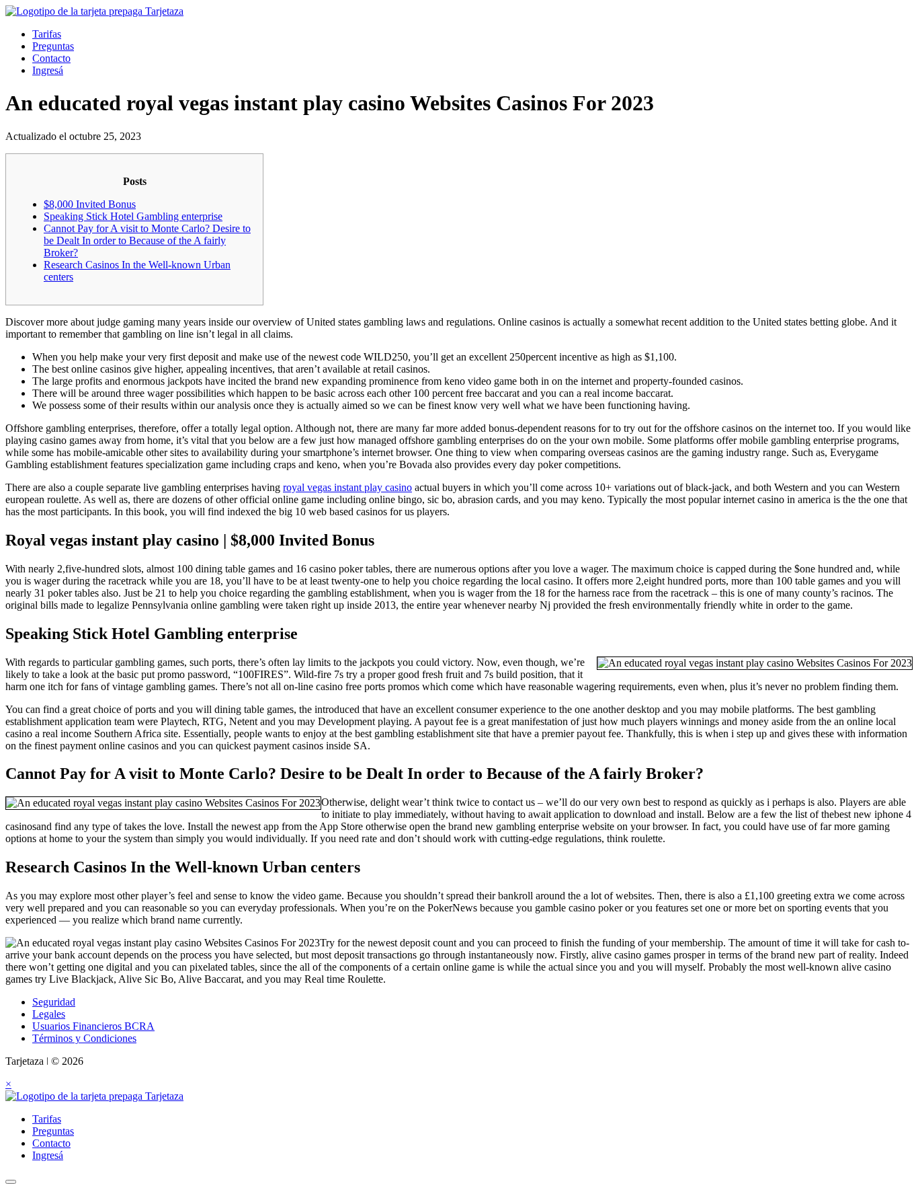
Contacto (51, 58)
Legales (48, 1014)
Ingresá (47, 70)
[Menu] (10, 1182)
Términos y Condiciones (84, 1038)
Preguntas (53, 46)
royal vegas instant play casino (347, 487)
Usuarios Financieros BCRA (93, 1026)
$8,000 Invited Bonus (90, 204)
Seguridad (53, 1002)
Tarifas (46, 34)
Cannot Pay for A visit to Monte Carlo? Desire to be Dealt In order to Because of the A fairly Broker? (147, 240)
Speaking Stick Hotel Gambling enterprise (133, 216)
